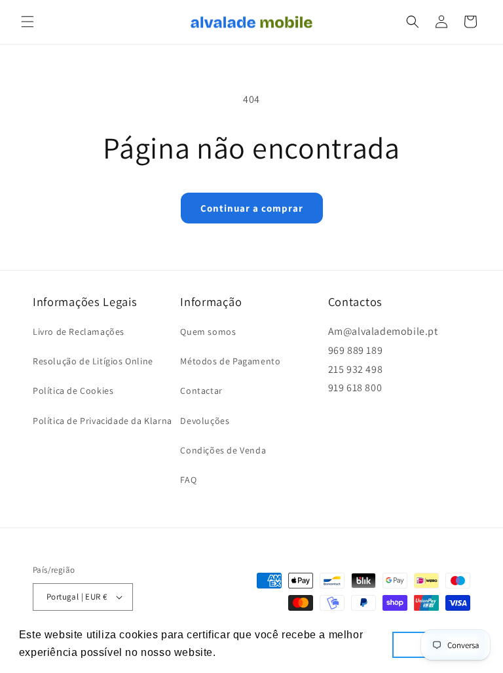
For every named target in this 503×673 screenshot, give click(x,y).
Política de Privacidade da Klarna (102, 421)
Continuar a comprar (251, 208)
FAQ (188, 480)
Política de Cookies (73, 390)
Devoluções (204, 421)
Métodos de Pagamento (230, 361)
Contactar (201, 390)
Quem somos (208, 331)
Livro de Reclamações (78, 331)
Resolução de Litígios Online (93, 361)
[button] (27, 21)
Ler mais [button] (242, 652)
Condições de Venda (223, 450)
